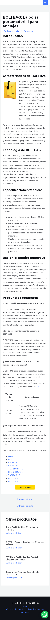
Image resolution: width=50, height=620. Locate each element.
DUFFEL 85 (13, 478)
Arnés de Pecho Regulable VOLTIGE (22, 573)
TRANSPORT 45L (15, 469)
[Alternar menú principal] (45, 2)
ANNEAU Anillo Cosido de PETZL (22, 528)
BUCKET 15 (13, 465)
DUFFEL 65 (13, 481)
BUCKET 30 (13, 462)
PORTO (11, 456)
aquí (37, 386)
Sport (19, 31)
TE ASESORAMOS (25, 487)
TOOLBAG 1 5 (14, 475)
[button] (44, 614)
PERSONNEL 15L (15, 472)
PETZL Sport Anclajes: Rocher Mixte (25, 543)
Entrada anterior (25, 499)
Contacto (25, 612)
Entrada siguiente (25, 506)
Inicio (25, 606)
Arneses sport (11, 578)
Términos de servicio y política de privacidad (25, 609)
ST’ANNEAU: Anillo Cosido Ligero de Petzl (22, 558)
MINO (10, 459)
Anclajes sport (10, 31)
